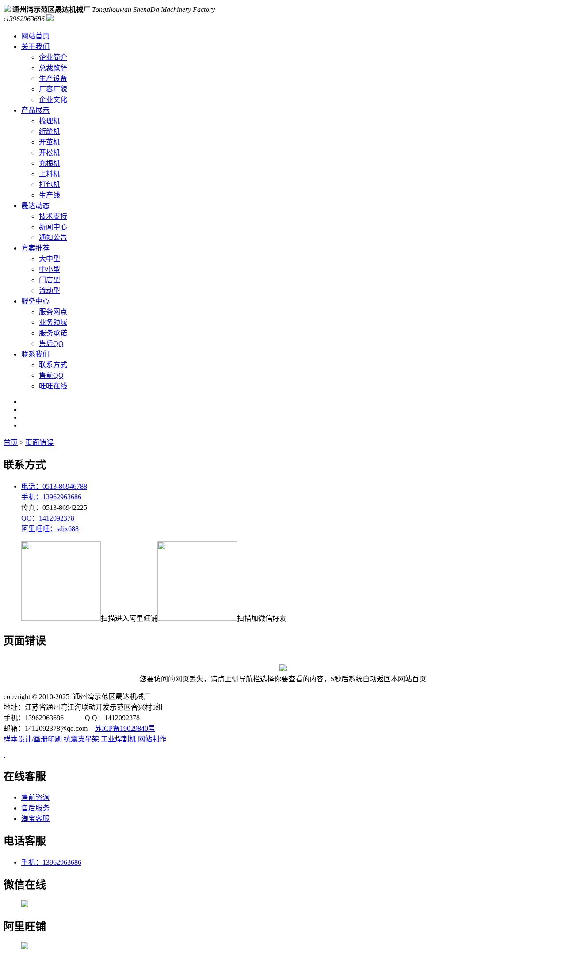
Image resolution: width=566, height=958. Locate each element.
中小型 (49, 269)
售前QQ (51, 375)
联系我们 (35, 354)
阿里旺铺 (25, 926)
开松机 (49, 152)
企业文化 (53, 99)
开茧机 (49, 142)
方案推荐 (35, 248)
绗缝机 (49, 131)
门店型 (49, 280)
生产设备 (53, 78)
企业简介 (53, 57)
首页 (11, 442)
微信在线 (25, 884)
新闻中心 (53, 227)
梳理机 (49, 121)
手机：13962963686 (51, 497)
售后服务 (35, 808)
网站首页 (35, 36)
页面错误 (39, 442)
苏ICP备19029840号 (125, 728)
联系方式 (53, 365)
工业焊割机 (118, 739)
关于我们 (35, 46)
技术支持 (53, 216)
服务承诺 (53, 333)
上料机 (49, 174)
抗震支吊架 (81, 739)
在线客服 (25, 776)
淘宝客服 (35, 818)
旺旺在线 (53, 386)
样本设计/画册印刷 (33, 739)
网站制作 (152, 739)
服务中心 (35, 301)
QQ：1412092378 (47, 518)
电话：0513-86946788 (54, 486)
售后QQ (51, 343)
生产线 (49, 195)
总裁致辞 (53, 68)
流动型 (49, 290)
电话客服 (25, 841)
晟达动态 (35, 205)
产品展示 (35, 110)
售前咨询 (35, 797)
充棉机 (49, 163)
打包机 (49, 184)
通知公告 (53, 237)
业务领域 (53, 322)
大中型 (49, 258)
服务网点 (53, 312)
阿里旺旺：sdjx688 (50, 528)
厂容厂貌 (53, 89)
